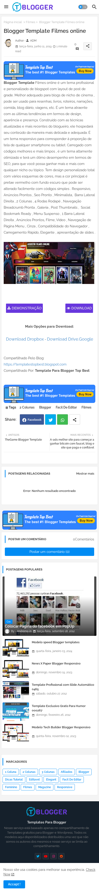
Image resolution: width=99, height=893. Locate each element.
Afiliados (66, 772)
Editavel (34, 779)
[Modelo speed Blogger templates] (16, 648)
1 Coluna (10, 772)
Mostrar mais (85, 473)
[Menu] (6, 7)
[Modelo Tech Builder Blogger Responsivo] (16, 733)
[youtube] (46, 856)
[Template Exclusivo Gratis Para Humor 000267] (16, 711)
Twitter (50, 419)
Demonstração (27, 308)
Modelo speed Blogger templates (55, 642)
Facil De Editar (66, 407)
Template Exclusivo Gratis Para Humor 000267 (59, 708)
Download (81, 308)
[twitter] (38, 856)
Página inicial (13, 22)
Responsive (64, 787)
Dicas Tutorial (14, 779)
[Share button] (74, 419)
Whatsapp (62, 419)
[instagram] (53, 856)
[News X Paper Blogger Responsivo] (16, 669)
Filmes (30, 22)
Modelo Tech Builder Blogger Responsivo (61, 727)
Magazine (44, 787)
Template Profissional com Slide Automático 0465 (63, 687)
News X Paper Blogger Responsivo (56, 663)
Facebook (34, 419)
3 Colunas (48, 772)
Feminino (11, 787)
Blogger (45, 407)
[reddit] (61, 856)
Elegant (51, 779)
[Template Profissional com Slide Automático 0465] (16, 690)
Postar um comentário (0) (49, 552)
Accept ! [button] (14, 884)
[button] (82, 7)
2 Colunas (27, 407)
